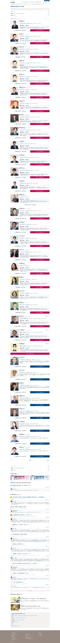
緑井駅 (28, 23)
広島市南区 (23, 398)
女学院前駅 (28, 49)
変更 (48, 11)
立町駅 (27, 89)
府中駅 (26, 143)
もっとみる (30, 590)
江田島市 (18, 617)
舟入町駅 (28, 224)
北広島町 (18, 626)
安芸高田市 (13, 626)
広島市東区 (15, 615)
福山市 (23, 157)
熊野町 (24, 617)
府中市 (23, 143)
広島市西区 (21, 615)
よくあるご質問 (13, 638)
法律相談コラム (13, 636)
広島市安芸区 (32, 615)
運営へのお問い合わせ (14, 639)
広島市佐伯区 (35, 615)
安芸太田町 (15, 626)
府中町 (20, 617)
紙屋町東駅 (28, 304)
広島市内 (13, 614)
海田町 (22, 617)
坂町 (25, 617)
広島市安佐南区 (24, 23)
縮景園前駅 (28, 36)
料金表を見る (27, 25)
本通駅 (27, 359)
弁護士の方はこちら (47, 0)
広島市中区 (23, 36)
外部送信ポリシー (28, 637)
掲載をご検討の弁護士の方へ (29, 638)
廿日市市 (16, 617)
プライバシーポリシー (28, 636)
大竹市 (13, 617)
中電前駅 (28, 103)
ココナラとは (13, 637)
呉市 (12, 617)
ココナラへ (12, 0)
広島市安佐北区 (28, 615)
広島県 (21, 23)
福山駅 (26, 157)
